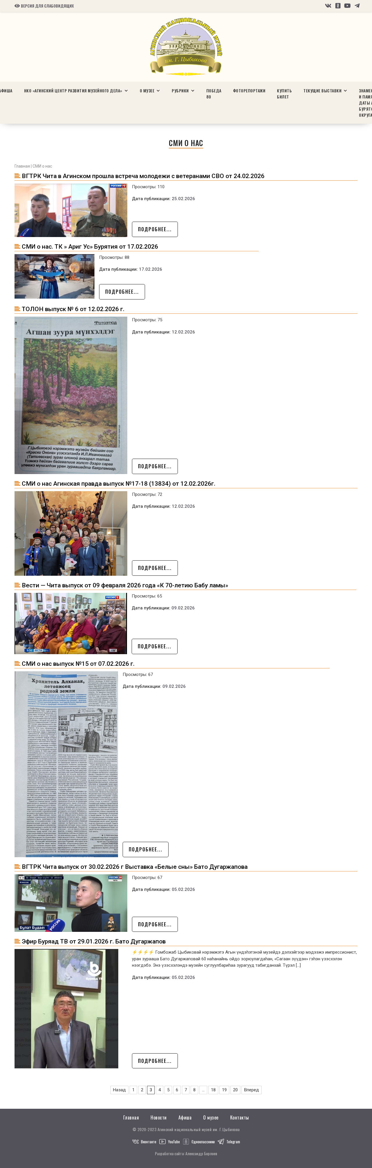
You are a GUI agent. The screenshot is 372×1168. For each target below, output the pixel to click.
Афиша (185, 1118)
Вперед (251, 1089)
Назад (119, 1089)
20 (235, 1089)
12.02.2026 (183, 332)
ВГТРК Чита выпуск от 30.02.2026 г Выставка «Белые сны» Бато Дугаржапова (135, 866)
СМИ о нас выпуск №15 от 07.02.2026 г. (78, 663)
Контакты (239, 1118)
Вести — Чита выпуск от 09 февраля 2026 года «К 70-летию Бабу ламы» (125, 585)
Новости (159, 1118)
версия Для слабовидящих (44, 5)
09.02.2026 (183, 608)
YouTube (174, 1141)
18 (213, 1089)
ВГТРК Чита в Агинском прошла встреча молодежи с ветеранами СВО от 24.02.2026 (143, 176)
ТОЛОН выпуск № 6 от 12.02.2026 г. (73, 309)
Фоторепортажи (249, 90)
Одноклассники (203, 1141)
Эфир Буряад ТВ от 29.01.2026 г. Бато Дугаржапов (94, 941)
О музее (211, 1118)
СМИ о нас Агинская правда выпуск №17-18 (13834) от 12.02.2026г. (118, 483)
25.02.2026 (183, 198)
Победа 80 (213, 93)
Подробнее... (155, 229)
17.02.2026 (150, 269)
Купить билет (284, 93)
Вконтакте (148, 1141)
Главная (22, 166)
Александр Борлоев (201, 1153)
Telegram (233, 1141)
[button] (76, 90)
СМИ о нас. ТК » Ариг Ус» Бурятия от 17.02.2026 (90, 246)
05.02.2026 (183, 889)
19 (224, 1089)
